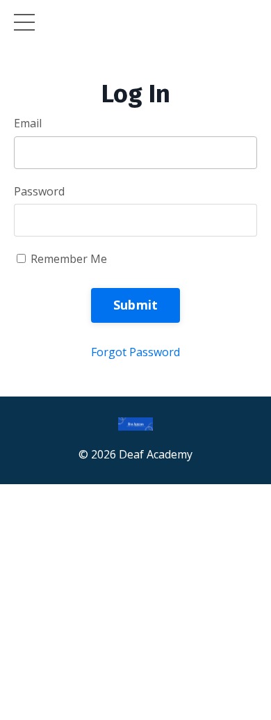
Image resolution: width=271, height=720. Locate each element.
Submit (135, 304)
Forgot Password (135, 352)
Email (28, 123)
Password (39, 191)
